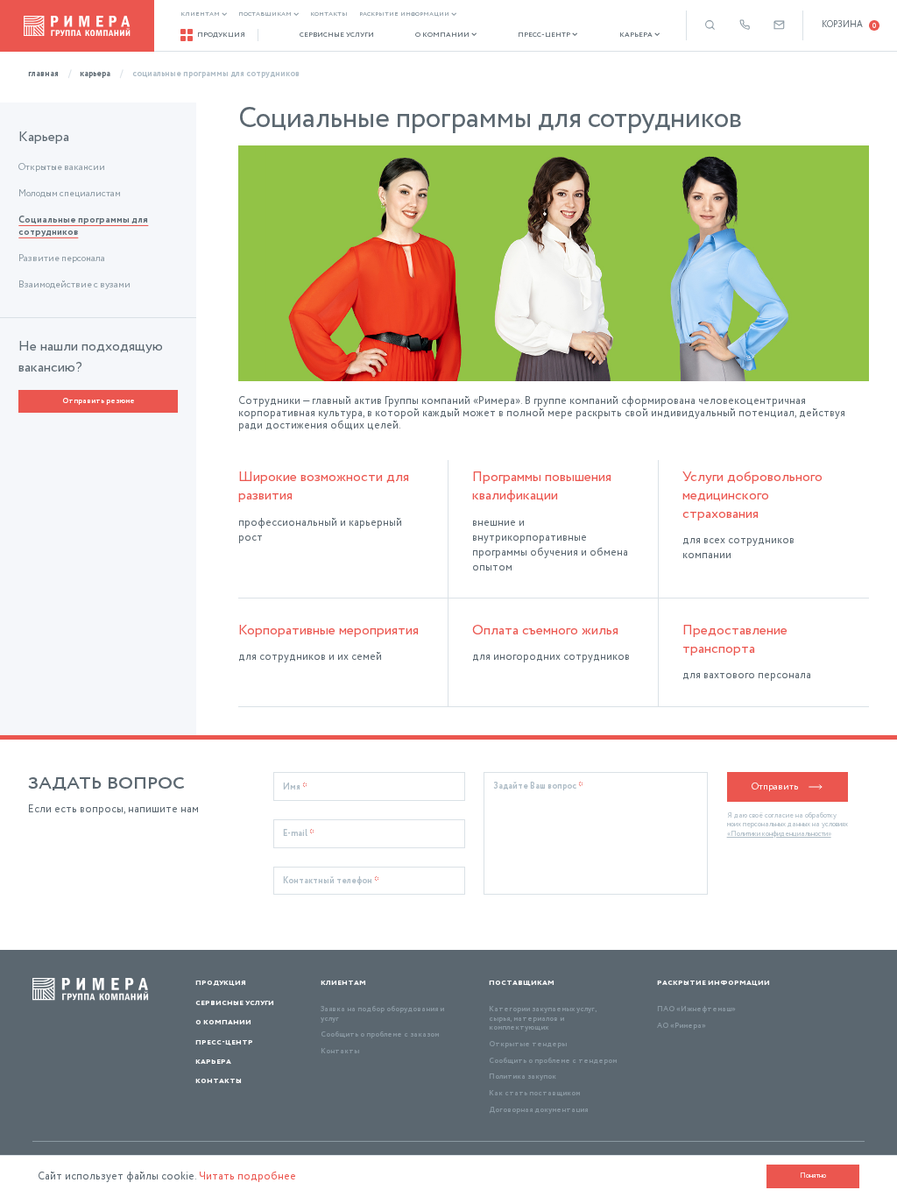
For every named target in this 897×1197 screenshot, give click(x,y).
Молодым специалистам (69, 194)
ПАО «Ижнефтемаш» (696, 1009)
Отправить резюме (98, 401)
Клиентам (200, 14)
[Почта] (779, 25)
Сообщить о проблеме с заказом (380, 1034)
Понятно (813, 1175)
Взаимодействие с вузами (74, 286)
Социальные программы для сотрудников (83, 227)
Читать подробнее (247, 1176)
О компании (442, 35)
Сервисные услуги (337, 35)
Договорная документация (538, 1110)
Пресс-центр (544, 35)
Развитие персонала (61, 259)
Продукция (221, 34)
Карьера (636, 35)
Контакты (329, 14)
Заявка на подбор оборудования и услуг (382, 1013)
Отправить (775, 787)
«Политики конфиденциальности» (779, 834)
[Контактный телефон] (745, 25)
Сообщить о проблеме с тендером (553, 1060)
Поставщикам (265, 14)
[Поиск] (710, 25)
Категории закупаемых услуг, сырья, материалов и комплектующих (543, 1018)
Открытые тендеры (528, 1044)
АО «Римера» (681, 1025)
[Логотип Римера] (77, 26)
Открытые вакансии (61, 168)
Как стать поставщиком (534, 1093)
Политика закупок (522, 1076)
